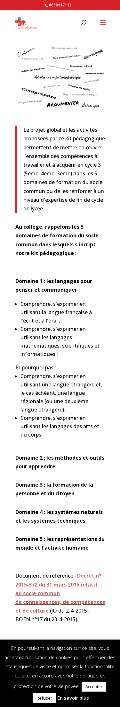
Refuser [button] (44, 698)
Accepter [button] (93, 686)
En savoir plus (73, 697)
